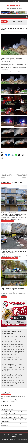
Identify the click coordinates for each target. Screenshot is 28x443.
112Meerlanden (14, 5)
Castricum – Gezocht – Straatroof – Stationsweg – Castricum (7, 175)
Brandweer (4, 169)
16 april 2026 (4, 212)
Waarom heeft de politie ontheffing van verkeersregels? (14, 399)
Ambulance (3, 258)
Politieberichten (8, 220)
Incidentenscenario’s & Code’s (8, 401)
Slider (10, 169)
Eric (9, 249)
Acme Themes (14, 440)
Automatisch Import (13, 212)
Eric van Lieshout (14, 33)
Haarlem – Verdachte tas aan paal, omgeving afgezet (21, 175)
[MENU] (27, 17)
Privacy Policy (9, 409)
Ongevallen (9, 258)
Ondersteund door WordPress (8, 439)
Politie (8, 169)
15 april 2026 (4, 249)
